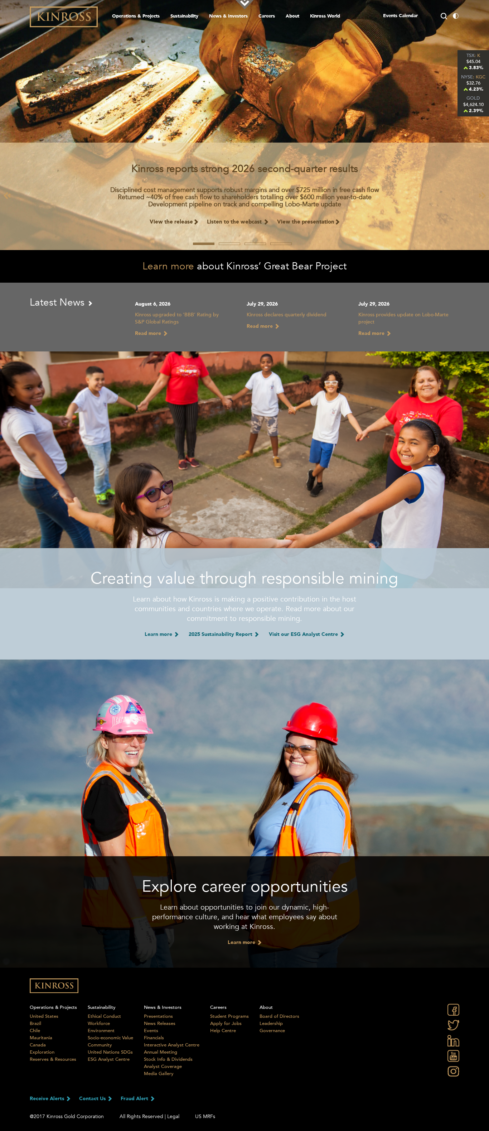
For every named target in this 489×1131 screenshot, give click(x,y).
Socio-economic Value (110, 1038)
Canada (38, 1045)
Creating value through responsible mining (244, 578)
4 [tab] (281, 244)
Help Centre (223, 1031)
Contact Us (93, 1098)
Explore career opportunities (245, 886)
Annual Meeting (160, 1052)
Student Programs (229, 1016)
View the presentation (305, 222)
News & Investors (228, 16)
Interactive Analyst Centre (171, 1045)
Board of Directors (279, 1016)
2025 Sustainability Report (221, 634)
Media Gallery (159, 1074)
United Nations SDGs (110, 1052)
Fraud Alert (135, 1098)
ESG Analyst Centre (109, 1059)
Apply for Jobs (226, 1023)
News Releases (159, 1023)
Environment (101, 1031)
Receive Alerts (48, 1098)
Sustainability (184, 16)
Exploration (42, 1052)
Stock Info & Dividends (168, 1059)
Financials (154, 1038)
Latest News (58, 302)
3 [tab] (255, 244)
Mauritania (41, 1038)
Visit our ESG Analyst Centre (304, 634)
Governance (272, 1031)
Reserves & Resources (53, 1059)
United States (44, 1016)
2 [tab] (229, 244)
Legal (173, 1116)
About (292, 16)
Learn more (168, 266)
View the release (171, 222)
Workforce (99, 1023)
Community (100, 1045)
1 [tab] (203, 244)
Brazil (35, 1023)
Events (151, 1031)
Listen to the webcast (235, 222)
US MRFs (205, 1116)
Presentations (158, 1016)
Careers (266, 16)
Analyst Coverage (163, 1066)
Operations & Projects (136, 16)
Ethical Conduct (104, 1016)
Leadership (271, 1023)
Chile (35, 1031)
